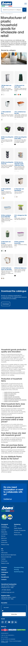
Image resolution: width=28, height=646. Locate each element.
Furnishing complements (5, 526)
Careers (3, 574)
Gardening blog (18, 571)
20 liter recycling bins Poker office (20, 137)
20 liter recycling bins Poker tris (7, 162)
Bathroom (4, 538)
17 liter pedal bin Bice (6, 112)
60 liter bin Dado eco (20, 268)
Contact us (8, 499)
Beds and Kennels (6, 557)
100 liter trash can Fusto (6, 86)
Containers (4, 534)
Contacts (3, 579)
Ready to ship (5, 544)
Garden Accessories (19, 530)
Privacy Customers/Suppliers (15, 641)
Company (4, 567)
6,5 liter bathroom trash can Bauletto (6, 268)
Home (2, 13)
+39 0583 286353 (6, 590)
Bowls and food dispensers (8, 555)
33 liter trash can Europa (6, 242)
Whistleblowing (4, 642)
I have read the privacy (10, 610)
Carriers (3, 559)
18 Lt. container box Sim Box (20, 112)
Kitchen (3, 536)
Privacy (2, 641)
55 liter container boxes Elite (19, 242)
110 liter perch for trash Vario (19, 86)
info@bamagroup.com (7, 592)
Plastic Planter (18, 528)
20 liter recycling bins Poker (7, 137)
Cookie (6, 641)
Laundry (3, 530)
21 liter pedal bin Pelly (6, 189)
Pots (15, 526)
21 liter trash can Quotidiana (19, 189)
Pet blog (16, 569)
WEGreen (3, 570)
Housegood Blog (19, 567)
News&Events (5, 577)
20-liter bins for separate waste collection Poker (19, 163)
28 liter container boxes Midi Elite (6, 215)
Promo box (4, 542)
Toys (2, 550)
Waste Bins (4, 532)
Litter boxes (4, 552)
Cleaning (3, 540)
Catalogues (4, 572)
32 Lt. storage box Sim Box (20, 215)
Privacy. (15, 610)
